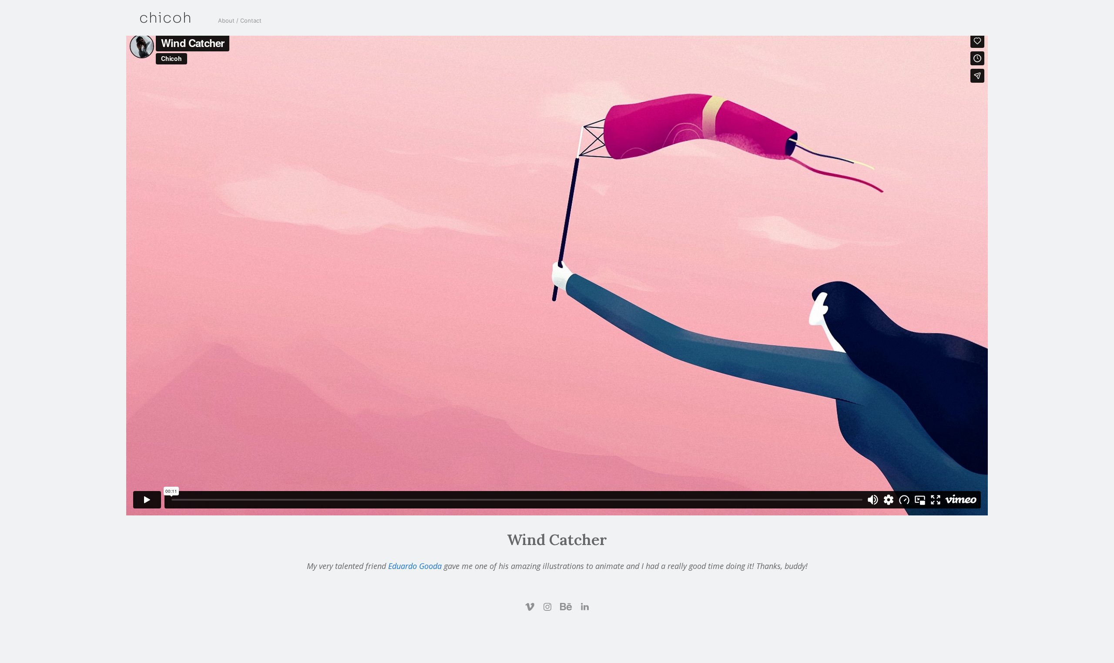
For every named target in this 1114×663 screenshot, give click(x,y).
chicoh (165, 18)
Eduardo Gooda (415, 566)
